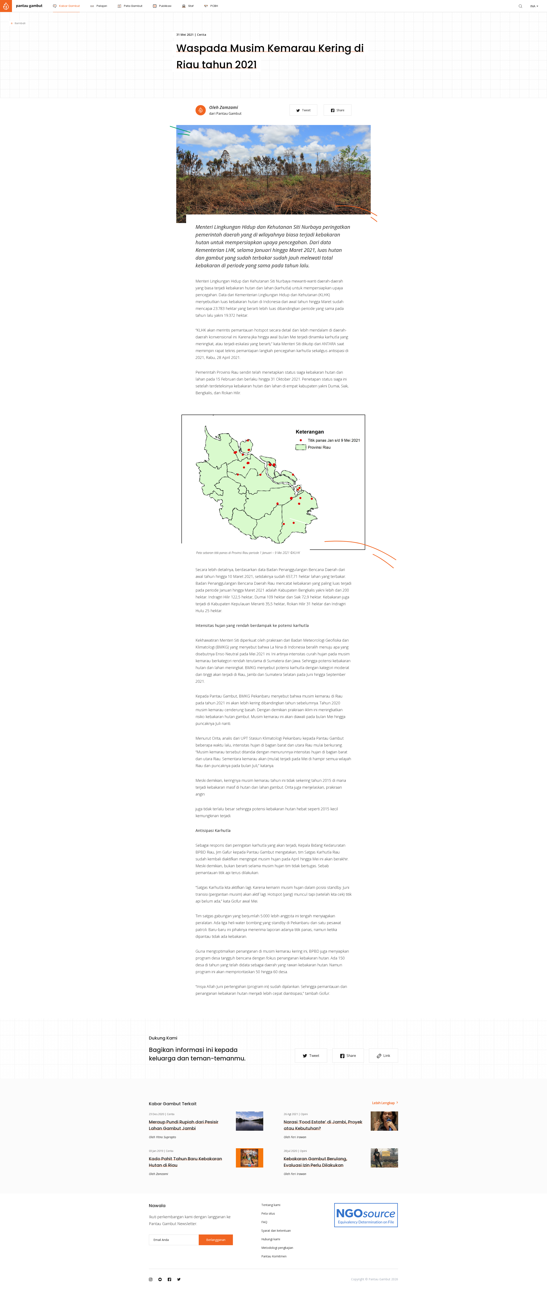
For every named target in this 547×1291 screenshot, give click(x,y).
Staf (191, 6)
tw (179, 1279)
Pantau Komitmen (274, 1256)
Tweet (306, 110)
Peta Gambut (132, 6)
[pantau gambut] (21, 6)
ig (150, 1279)
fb (169, 1279)
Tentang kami (270, 1205)
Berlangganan (215, 1240)
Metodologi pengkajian (277, 1248)
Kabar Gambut (69, 6)
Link (386, 1055)
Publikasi (165, 6)
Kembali (20, 23)
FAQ (264, 1222)
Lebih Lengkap (383, 1103)
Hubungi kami (270, 1239)
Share (340, 110)
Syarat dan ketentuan (276, 1231)
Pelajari (101, 6)
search (520, 6)
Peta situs (268, 1213)
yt (160, 1279)
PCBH (214, 6)
